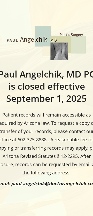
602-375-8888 (32, 139)
